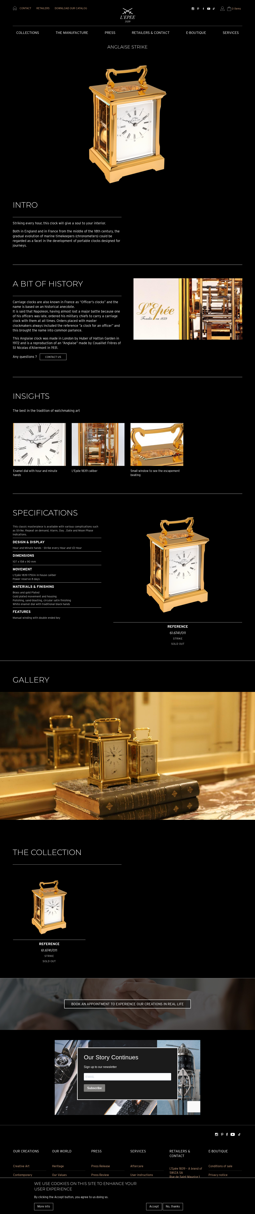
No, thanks (173, 1206)
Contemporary (22, 1175)
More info (43, 1206)
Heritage (58, 1166)
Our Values (59, 1175)
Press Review (100, 1175)
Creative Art (21, 1166)
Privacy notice (218, 1175)
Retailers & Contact (151, 33)
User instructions (141, 1175)
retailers (42, 8)
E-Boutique (196, 33)
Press (110, 33)
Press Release (100, 1166)
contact (25, 8)
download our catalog (71, 8)
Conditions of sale (220, 1166)
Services (231, 33)
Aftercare (136, 1166)
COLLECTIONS (27, 33)
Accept (154, 1206)
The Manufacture (72, 33)
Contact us (53, 356)
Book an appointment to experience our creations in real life (127, 1004)
